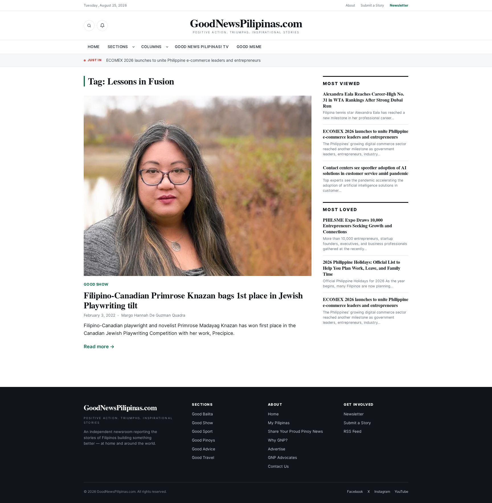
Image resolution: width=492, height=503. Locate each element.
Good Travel (203, 457)
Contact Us (278, 466)
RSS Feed (352, 431)
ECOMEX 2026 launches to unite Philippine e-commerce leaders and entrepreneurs (183, 60)
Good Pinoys (203, 440)
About (350, 5)
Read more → (99, 346)
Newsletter (399, 5)
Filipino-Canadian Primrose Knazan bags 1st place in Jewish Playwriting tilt (193, 300)
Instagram (382, 491)
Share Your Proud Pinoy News (295, 431)
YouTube (401, 491)
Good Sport (202, 431)
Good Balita (202, 414)
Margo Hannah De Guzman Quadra (153, 315)
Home (94, 46)
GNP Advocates (282, 457)
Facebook (355, 491)
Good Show (96, 284)
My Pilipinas (279, 422)
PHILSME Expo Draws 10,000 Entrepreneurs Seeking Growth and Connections (357, 226)
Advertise (276, 449)
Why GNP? (278, 440)
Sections (118, 46)
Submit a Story (372, 5)
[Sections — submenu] (133, 47)
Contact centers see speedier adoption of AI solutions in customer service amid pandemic (365, 170)
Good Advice (203, 449)
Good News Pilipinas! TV (202, 46)
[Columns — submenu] (167, 47)
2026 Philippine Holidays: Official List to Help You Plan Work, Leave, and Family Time (361, 268)
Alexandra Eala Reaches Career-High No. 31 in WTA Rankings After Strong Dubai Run (363, 99)
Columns (151, 46)
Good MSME (249, 46)
